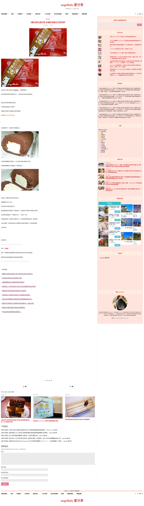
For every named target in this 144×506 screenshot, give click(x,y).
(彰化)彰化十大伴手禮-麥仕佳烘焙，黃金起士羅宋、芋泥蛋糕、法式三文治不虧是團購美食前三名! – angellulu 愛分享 (39, 438)
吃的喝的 (28, 14)
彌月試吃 (48, 19)
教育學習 (103, 142)
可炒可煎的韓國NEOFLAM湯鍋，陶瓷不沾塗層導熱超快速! (123, 52)
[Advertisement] (46, 354)
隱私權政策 (76, 490)
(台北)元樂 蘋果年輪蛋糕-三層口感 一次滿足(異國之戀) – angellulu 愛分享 (28, 435)
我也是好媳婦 (57, 14)
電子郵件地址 (4, 472)
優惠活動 (103, 152)
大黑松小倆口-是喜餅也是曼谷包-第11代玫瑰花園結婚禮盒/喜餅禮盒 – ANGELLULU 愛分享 (33, 430)
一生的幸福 (47, 14)
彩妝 (12, 14)
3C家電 (102, 144)
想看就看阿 (75, 14)
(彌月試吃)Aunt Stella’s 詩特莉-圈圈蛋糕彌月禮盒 (45, 421)
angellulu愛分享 (104, 258)
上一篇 (24, 386)
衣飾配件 (20, 14)
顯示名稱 (3, 467)
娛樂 (66, 14)
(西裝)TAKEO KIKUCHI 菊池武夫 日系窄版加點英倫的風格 (123, 36)
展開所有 (100, 129)
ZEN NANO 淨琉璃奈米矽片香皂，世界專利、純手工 (121, 48)
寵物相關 (84, 14)
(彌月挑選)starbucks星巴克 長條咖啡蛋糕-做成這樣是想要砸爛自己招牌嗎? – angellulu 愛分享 (33, 432)
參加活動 (103, 145)
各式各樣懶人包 (104, 148)
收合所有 (105, 129)
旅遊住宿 (37, 14)
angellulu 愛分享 (72, 5)
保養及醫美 (4, 14)
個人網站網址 (4, 478)
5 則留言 (51, 25)
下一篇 (71, 386)
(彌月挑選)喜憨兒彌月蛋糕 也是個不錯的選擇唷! (77, 419)
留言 (2, 451)
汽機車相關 (103, 147)
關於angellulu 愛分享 (69, 490)
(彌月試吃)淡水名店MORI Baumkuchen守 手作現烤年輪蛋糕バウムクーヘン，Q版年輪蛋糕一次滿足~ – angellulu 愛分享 (40, 441)
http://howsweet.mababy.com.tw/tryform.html (12, 257)
